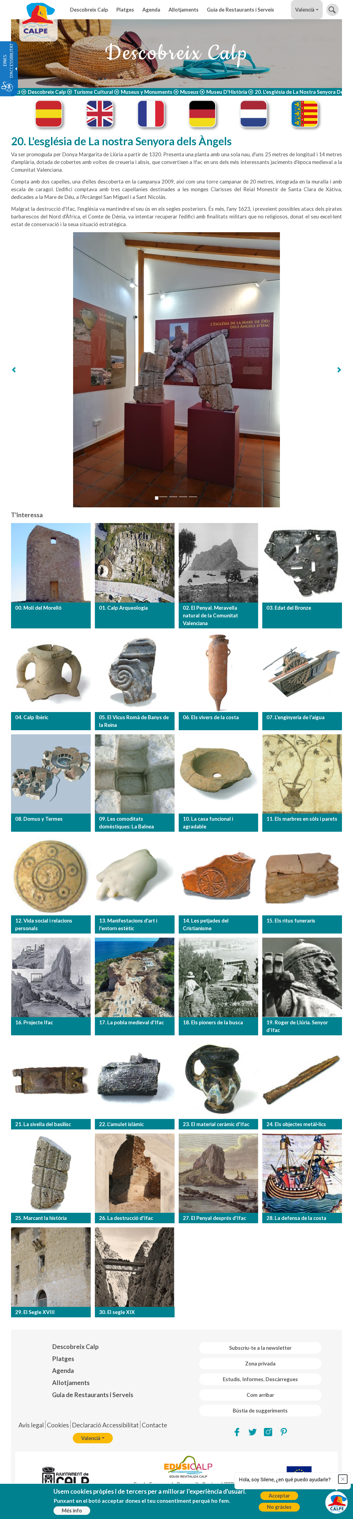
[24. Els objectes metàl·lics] (302, 1079)
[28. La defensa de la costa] (302, 1173)
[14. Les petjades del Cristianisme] (218, 875)
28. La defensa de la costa (296, 1218)
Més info (72, 1510)
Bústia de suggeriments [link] (260, 1411)
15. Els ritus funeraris (290, 921)
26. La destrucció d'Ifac (126, 1218)
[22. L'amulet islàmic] (135, 1079)
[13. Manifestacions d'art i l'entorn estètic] (135, 875)
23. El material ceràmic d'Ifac (216, 1124)
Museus (189, 92)
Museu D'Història (226, 92)
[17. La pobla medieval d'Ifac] (135, 977)
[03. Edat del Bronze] (302, 563)
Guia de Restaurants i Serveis (92, 1394)
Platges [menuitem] (125, 10)
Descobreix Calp (47, 92)
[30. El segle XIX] (135, 1267)
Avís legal (31, 1425)
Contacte (154, 1425)
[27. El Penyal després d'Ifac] (218, 1173)
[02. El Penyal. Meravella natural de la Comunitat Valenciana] (218, 563)
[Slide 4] (183, 497)
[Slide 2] (163, 497)
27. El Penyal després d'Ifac (214, 1218)
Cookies (58, 1425)
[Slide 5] (193, 497)
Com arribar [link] (260, 1395)
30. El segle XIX (117, 1312)
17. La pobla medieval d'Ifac (131, 1022)
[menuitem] (92, 1346)
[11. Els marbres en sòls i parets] (302, 774)
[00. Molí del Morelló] (51, 563)
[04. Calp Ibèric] (51, 672)
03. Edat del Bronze (288, 608)
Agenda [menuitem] (151, 10)
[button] (332, 10)
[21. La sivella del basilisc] (51, 1079)
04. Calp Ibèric (31, 717)
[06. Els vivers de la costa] (218, 672)
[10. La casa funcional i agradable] (218, 774)
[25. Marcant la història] (51, 1173)
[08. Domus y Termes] (51, 774)
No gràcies (279, 1507)
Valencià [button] (304, 10)
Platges (63, 1358)
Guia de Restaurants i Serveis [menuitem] (240, 10)
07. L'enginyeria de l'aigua (295, 717)
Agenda (63, 1370)
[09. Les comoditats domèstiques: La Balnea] (135, 774)
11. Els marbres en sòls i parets (301, 819)
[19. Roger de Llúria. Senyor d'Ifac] (302, 977)
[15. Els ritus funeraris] (302, 875)
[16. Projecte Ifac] (51, 977)
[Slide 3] (173, 497)
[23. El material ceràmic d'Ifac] (218, 1079)
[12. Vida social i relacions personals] (51, 875)
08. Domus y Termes (39, 819)
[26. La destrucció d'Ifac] (135, 1173)
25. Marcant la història (41, 1218)
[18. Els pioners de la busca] (218, 977)
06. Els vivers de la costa (211, 717)
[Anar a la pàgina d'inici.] (38, 9)
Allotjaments (71, 1382)
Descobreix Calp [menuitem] (89, 10)
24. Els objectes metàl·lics (296, 1124)
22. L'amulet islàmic (121, 1124)
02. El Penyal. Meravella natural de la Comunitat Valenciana (210, 615)
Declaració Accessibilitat (105, 1425)
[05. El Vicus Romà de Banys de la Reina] (135, 672)
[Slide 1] (156, 498)
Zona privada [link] (260, 1364)
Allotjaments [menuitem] (184, 10)
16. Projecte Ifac (34, 1022)
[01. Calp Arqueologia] (135, 563)
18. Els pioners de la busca (213, 1022)
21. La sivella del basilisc (43, 1124)
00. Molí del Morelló (38, 608)
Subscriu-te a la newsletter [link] (260, 1348)
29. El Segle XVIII (35, 1312)
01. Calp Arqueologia (123, 608)
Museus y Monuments (146, 92)
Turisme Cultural (93, 92)
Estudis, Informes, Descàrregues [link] (260, 1379)
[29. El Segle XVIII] (51, 1267)
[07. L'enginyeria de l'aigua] (302, 672)
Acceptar (279, 1496)
